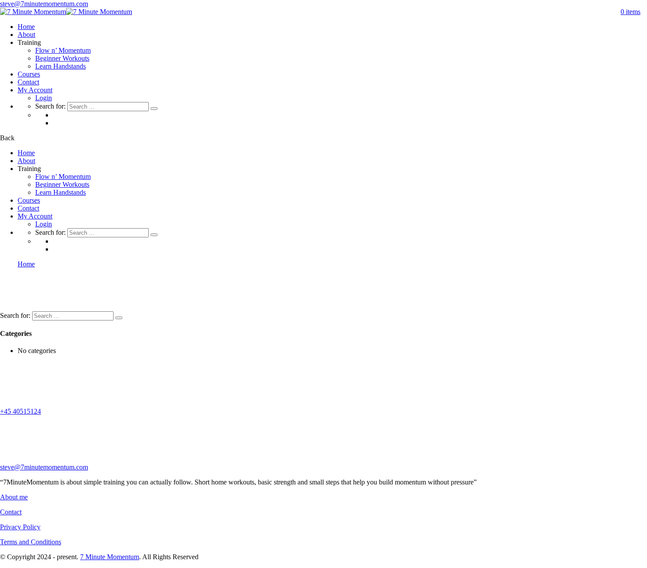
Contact (28, 82)
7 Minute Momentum (109, 557)
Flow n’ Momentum (63, 50)
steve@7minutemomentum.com (44, 3)
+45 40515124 (20, 411)
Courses (29, 74)
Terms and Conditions (30, 542)
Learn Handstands (60, 66)
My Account (35, 90)
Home (26, 26)
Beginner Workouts (62, 58)
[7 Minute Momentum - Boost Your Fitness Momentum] (33, 11)
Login (43, 98)
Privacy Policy (20, 527)
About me (14, 497)
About (26, 34)
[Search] (154, 108)
